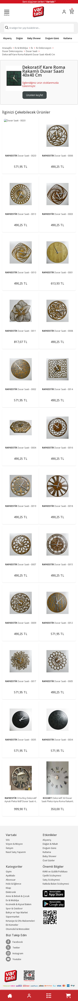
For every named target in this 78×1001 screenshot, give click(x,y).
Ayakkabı (10, 875)
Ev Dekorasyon (43, 47)
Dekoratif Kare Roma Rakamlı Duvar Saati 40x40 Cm (28, 54)
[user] (64, 11)
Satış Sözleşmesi (51, 879)
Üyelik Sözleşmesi (52, 875)
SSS (8, 839)
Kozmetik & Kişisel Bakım (18, 904)
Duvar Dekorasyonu (12, 51)
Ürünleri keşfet (34, 95)
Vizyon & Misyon (14, 843)
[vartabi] (38, 11)
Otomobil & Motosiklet (17, 929)
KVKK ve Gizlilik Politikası (55, 871)
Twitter (16, 947)
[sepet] (68, 995)
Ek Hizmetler (12, 924)
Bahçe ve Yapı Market (17, 912)
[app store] (54, 893)
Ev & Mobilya (21, 47)
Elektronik (11, 892)
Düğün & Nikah (50, 843)
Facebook (18, 942)
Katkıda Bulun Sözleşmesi (56, 883)
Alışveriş (7, 38)
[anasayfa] (10, 995)
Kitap (8, 887)
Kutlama (67, 38)
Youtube (17, 959)
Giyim (9, 871)
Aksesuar (11, 879)
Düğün (19, 38)
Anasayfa (7, 47)
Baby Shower (34, 38)
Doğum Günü (52, 38)
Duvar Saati (31, 51)
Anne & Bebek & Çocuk (17, 896)
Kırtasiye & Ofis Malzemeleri (20, 920)
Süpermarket (12, 916)
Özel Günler (49, 860)
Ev (32, 47)
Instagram (18, 953)
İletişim (9, 848)
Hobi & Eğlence (13, 883)
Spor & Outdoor (14, 908)
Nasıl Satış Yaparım (16, 852)
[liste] (49, 995)
